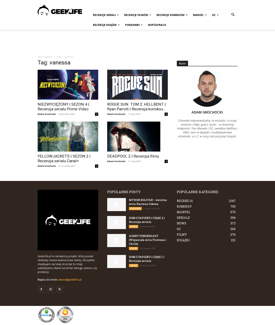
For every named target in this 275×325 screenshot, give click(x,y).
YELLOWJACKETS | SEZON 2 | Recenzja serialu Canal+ (64, 158)
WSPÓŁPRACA (157, 25)
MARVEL (198, 15)
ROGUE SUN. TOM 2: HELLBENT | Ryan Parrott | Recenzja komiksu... (136, 106)
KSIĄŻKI (133, 248)
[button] (232, 15)
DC (214, 15)
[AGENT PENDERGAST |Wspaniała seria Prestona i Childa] (116, 240)
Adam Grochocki (47, 114)
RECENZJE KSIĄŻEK (105, 25)
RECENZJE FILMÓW (136, 15)
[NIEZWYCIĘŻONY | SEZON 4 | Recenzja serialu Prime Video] (68, 85)
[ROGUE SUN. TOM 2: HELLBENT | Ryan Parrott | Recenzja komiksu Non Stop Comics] (137, 85)
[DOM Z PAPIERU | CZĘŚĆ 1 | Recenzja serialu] (116, 261)
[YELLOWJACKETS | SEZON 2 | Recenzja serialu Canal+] (68, 137)
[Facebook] (41, 289)
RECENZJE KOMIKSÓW (171, 15)
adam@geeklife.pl (70, 279)
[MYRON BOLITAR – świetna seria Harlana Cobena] (116, 204)
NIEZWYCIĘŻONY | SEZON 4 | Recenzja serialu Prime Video (63, 106)
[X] (59, 289)
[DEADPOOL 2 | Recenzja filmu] (137, 137)
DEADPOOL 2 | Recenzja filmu (133, 156)
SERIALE (133, 226)
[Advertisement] (137, 42)
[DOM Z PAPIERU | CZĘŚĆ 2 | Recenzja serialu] (116, 222)
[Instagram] (50, 289)
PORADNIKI (132, 25)
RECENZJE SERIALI (104, 15)
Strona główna (45, 56)
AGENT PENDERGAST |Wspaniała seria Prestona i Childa (147, 240)
